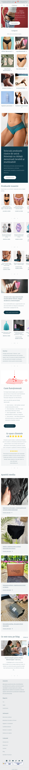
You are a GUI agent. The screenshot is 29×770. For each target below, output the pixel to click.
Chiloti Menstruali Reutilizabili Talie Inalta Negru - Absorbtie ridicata (6, 207)
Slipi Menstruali (20, 69)
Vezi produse (14, 23)
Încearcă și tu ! (9, 426)
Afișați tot (25, 637)
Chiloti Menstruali (6, 51)
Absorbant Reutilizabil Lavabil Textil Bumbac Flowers (19, 235)
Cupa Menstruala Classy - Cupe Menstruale (6, 333)
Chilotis (15, 769)
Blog (4, 751)
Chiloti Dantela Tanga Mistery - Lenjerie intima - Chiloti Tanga (6, 264)
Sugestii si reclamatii (8, 723)
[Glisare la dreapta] (17, 218)
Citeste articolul (7, 551)
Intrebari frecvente (7, 754)
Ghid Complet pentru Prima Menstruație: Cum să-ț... (14, 658)
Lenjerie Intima (6, 88)
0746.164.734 (5, 742)
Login (4, 705)
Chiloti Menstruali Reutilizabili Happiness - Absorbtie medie (19, 207)
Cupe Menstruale (20, 51)
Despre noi (5, 745)
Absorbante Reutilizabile (7, 69)
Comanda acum (10, 177)
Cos (3, 701)
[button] (1, 5)
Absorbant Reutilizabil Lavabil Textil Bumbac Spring (6, 235)
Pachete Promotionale (21, 105)
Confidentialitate (7, 726)
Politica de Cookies (7, 733)
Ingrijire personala (6, 105)
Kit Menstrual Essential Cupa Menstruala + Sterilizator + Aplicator (19, 333)
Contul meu (5, 708)
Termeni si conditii (7, 729)
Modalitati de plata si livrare (9, 720)
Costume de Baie (20, 88)
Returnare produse (7, 717)
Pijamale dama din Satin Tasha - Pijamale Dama (19, 264)
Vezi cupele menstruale (12, 312)
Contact (4, 748)
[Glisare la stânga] (11, 218)
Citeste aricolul (7, 512)
